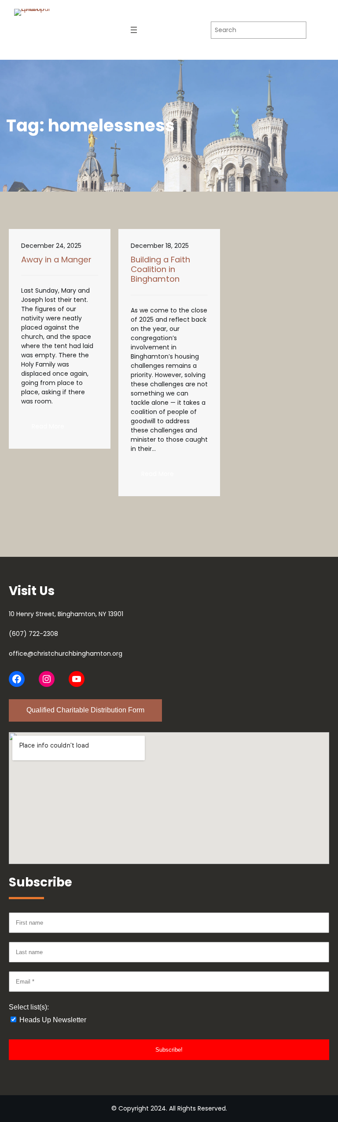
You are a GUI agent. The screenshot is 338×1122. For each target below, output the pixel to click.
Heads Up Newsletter (52, 1020)
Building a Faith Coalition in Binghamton (160, 269)
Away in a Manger (56, 260)
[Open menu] (134, 30)
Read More (53, 428)
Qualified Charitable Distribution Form (85, 710)
